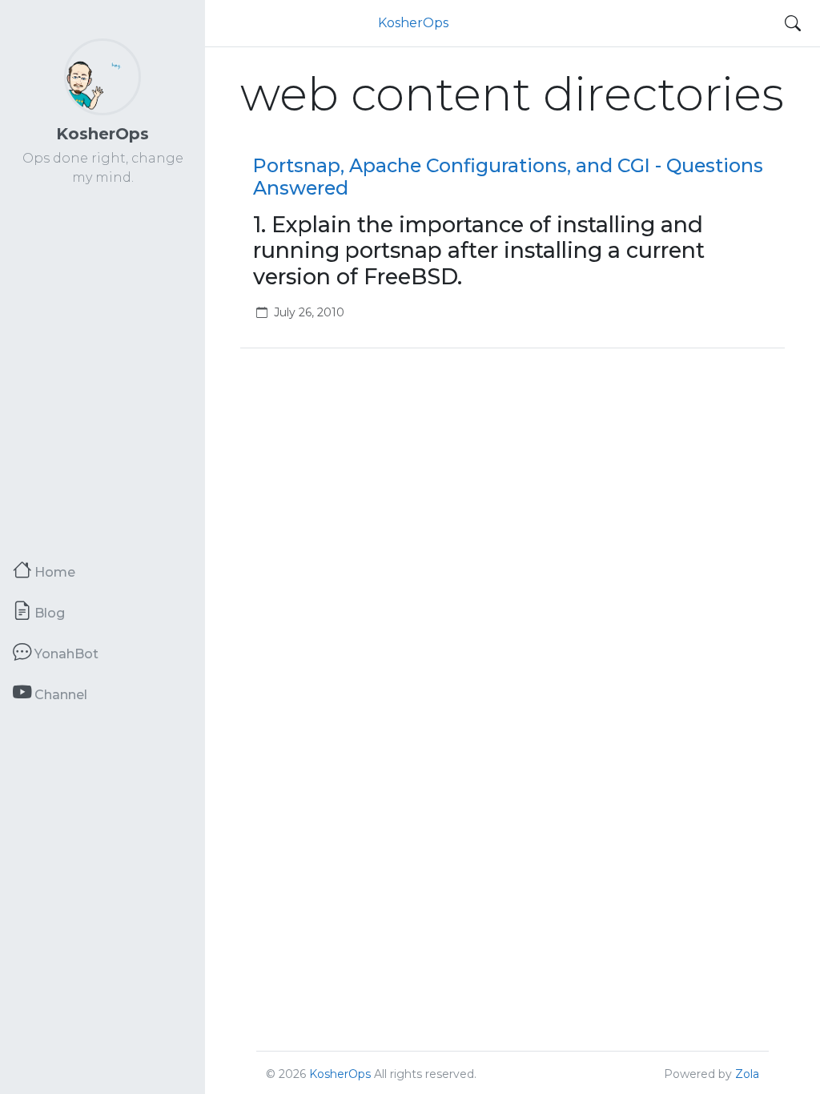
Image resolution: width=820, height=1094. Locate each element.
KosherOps (102, 133)
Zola (747, 1074)
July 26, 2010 (309, 312)
